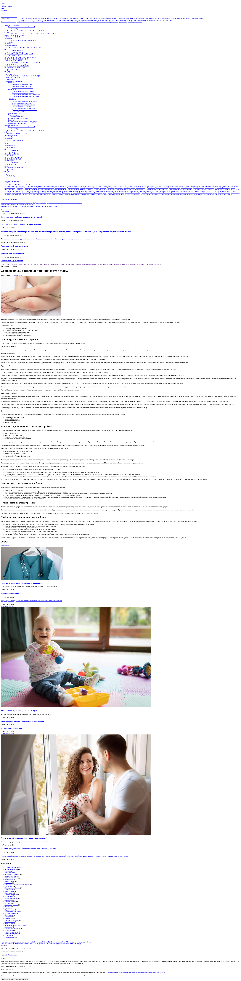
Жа (5, 44)
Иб (7, 47)
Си (14, 62)
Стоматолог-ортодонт (210, 193)
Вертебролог (69, 186)
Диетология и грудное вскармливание (147, 18)
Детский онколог (198, 188)
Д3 (7, 40)
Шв (8, 74)
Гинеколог (201, 186)
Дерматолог (19, 188)
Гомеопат (12, 188)
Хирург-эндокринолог (172, 194)
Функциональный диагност (140, 194)
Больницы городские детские (21, 86)
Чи (9, 72)
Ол (17, 57)
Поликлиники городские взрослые (23, 91)
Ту (21, 64)
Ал (30, 33)
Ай (25, 33)
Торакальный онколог (50, 194)
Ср (29, 62)
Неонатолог (76, 191)
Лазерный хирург (206, 189)
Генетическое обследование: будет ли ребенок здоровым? (24, 838)
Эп (27, 76)
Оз (12, 57)
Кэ (26, 50)
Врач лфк (77, 186)
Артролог (54, 186)
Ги (9, 38)
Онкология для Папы (96, 20)
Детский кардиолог (128, 188)
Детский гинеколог (73, 188)
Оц (35, 57)
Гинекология (113, 18)
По (21, 59)
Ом (19, 57)
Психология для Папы (15, 22)
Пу (28, 59)
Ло (14, 52)
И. (5, 47)
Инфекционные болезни (177, 18)
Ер (12, 42)
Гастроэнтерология (89, 18)
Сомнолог (134, 193)
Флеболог (114, 194)
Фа (5, 67)
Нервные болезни (77, 20)
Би (11, 35)
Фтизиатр (127, 194)
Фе (8, 67)
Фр (17, 67)
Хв (8, 69)
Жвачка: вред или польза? (12, 728)
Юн (14, 77)
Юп (16, 77)
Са (5, 62)
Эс (31, 76)
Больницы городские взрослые (22, 84)
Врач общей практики (87, 186)
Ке (9, 50)
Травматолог (75, 194)
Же (8, 44)
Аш (52, 33)
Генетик (174, 186)
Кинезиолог (166, 189)
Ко (16, 50)
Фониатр (121, 194)
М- (5, 54)
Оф (33, 57)
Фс (19, 67)
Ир (32, 47)
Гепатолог (180, 186)
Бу (19, 35)
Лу (16, 52)
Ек (7, 42)
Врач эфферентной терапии (123, 186)
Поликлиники (12, 89)
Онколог (102, 191)
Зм (13, 45)
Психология (4, 22)
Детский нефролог (186, 188)
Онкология (86, 20)
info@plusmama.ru (11, 955)
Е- (5, 142)
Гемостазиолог (166, 186)
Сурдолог (33, 194)
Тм (15, 64)
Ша (6, 74)
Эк (18, 76)
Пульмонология (28, 22)
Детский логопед (140, 188)
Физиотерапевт (106, 194)
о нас (2, 8)
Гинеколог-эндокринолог (213, 186)
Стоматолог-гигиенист (178, 193)
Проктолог (25, 193)
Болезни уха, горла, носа (75, 18)
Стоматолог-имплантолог (194, 193)
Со (25, 62)
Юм (11, 77)
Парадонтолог (198, 191)
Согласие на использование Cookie (46, 206)
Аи (23, 33)
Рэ (19, 60)
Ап (37, 33)
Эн (25, 76)
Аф (48, 33)
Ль (18, 52)
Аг (14, 33)
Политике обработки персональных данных (150, 972)
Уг (7, 66)
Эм (23, 76)
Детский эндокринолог (93, 189)
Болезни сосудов (61, 18)
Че (7, 72)
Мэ (27, 54)
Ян (10, 79)
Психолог (48, 193)
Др (27, 40)
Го (13, 38)
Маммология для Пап (57, 20)
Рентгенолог (98, 193)
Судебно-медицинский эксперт (19, 194)
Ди (20, 40)
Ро (13, 60)
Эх (40, 76)
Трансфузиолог (84, 194)
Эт (33, 76)
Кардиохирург (156, 189)
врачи (66, 203)
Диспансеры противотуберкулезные (23, 108)
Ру (15, 60)
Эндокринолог (209, 194)
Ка (5, 50)
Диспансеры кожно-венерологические (24, 110)
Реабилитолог (81, 193)
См (21, 62)
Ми (12, 54)
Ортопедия (106, 20)
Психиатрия (168, 20)
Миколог (37, 191)
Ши (11, 74)
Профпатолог (33, 193)
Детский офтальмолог (222, 188)
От (30, 57)
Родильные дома (13, 115)
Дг (13, 40)
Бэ (23, 35)
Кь (24, 50)
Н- (5, 55)
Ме (10, 54)
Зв (7, 45)
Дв (11, 40)
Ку (22, 50)
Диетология (131, 18)
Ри (11, 60)
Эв (7, 76)
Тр (19, 64)
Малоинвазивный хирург (231, 189)
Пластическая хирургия (135, 20)
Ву (20, 37)
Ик (18, 47)
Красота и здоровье (35, 20)
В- (5, 37)
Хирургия (128, 22)
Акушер (7, 186)
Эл (20, 76)
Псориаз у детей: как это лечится (14, 246)
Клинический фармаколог (178, 189)
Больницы (11, 83)
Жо (13, 44)
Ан (34, 33)
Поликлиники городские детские (23, 93)
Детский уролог (70, 189)
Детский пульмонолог (30, 189)
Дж (18, 40)
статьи (3, 3)
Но (14, 55)
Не (9, 55)
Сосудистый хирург (144, 193)
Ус (24, 66)
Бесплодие (52, 18)
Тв (7, 64)
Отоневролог (160, 191)
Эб (5, 76)
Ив (10, 47)
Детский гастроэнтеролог (45, 188)
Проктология (160, 20)
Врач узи (111, 186)
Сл (18, 62)
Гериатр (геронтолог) (191, 186)
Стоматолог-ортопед (224, 193)
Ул (13, 66)
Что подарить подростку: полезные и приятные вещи (22, 721)
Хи (12, 69)
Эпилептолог (228, 194)
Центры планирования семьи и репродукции (22, 122)
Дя (22, 140)
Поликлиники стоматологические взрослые (26, 94)
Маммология (46, 20)
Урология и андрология (117, 22)
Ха (5, 69)
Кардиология (189, 18)
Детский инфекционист (114, 188)
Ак (27, 33)
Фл (12, 67)
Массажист (30, 191)
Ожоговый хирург (93, 191)
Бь (17, 135)
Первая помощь (122, 20)
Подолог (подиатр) (15, 193)
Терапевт (39, 194)
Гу (16, 38)
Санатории (11, 98)
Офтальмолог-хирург (186, 191)
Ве (11, 37)
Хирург (162, 194)
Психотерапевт (56, 193)
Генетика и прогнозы (102, 18)
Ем (10, 42)
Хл (14, 69)
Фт (22, 67)
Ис (34, 47)
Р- (5, 60)
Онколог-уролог (137, 191)
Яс (14, 79)
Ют (19, 77)
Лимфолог (216, 189)
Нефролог (84, 191)
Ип (30, 47)
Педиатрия (113, 20)
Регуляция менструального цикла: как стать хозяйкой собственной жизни (31, 601)
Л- (5, 52)
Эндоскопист (219, 194)
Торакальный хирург (64, 194)
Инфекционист (139, 189)
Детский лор (151, 188)
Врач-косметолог (137, 186)
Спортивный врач (157, 193)
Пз (10, 59)
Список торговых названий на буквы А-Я (21, 27)
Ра (7, 60)
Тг (9, 64)
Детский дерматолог (86, 188)
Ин (25, 47)
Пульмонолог (66, 193)
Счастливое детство (103, 22)
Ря (21, 60)
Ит (37, 47)
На (7, 55)
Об (5, 57)
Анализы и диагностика (28, 18)
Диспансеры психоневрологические (23, 105)
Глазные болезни (122, 18)
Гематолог (158, 186)
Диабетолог (105, 189)
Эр (29, 76)
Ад (16, 33)
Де (16, 40)
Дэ (33, 40)
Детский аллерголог (30, 188)
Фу (24, 67)
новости (3, 5)
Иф (39, 47)
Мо (20, 54)
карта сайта (30, 942)
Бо (15, 35)
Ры (17, 60)
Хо (17, 69)
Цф (10, 71)
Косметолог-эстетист (194, 189)
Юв (6, 77)
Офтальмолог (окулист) (171, 191)
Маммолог (8, 191)
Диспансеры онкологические (21, 106)
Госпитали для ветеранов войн (18, 118)
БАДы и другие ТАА (39, 203)
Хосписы (11, 120)
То (17, 64)
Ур (22, 66)
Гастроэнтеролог (149, 186)
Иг (12, 47)
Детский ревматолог (44, 189)
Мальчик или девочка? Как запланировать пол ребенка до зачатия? (29, 849)
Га (5, 38)
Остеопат (152, 191)
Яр (12, 79)
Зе (9, 45)
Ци (8, 71)
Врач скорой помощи (101, 186)
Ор (26, 57)
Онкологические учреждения (17, 123)
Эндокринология (136, 22)
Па (5, 59)
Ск (16, 62)
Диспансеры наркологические (21, 103)
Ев (5, 42)
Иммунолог (119, 189)
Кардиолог (148, 189)
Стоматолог (167, 193)
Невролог (50, 191)
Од (10, 57)
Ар (39, 33)
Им (23, 47)
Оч (21, 157)
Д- (5, 40)
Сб (7, 62)
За (5, 45)
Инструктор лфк (129, 189)
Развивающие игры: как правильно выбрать (19, 711)
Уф (28, 66)
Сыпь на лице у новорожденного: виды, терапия (21, 224)
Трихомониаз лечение (10, 593)
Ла (7, 52)
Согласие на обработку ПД (25, 206)
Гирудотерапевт (227, 186)
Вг (9, 37)
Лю (20, 52)
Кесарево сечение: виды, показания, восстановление (22, 583)
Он (21, 57)
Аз (20, 33)
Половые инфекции (149, 20)
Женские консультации (15, 116)
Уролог (98, 194)
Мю (30, 54)
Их (41, 47)
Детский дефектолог (99, 188)
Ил (21, 47)
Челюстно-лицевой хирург (188, 194)
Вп (18, 37)
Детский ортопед (209, 188)
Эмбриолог (201, 194)
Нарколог (43, 191)
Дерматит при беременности (12, 253)
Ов (8, 57)
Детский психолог (17, 189)
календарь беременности (9, 17)
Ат (43, 33)
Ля (22, 52)
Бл (13, 35)
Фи (10, 67)
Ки (12, 50)
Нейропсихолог (58, 191)
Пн (19, 59)
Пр (23, 59)
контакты (4, 10)
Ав (12, 33)
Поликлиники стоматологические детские (25, 96)
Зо (15, 45)
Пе (7, 59)
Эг (10, 76)
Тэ (26, 64)
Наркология (67, 20)
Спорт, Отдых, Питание (79, 22)
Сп (27, 62)
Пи (12, 59)
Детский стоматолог (57, 189)
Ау (45, 33)
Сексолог (128, 193)
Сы (36, 62)
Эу (36, 76)
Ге (7, 38)
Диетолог (112, 189)
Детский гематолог (60, 188)
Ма (8, 54)
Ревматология (37, 22)
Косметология (24, 20)
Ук (11, 66)
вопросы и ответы (6, 6)
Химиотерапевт (154, 194)
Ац (50, 33)
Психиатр (41, 193)
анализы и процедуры (75, 203)
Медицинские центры (15, 113)
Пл (16, 59)
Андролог (21, 186)
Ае (18, 33)
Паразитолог (207, 191)
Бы (21, 35)
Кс (20, 50)
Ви (13, 37)
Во (16, 37)
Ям (8, 79)
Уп (20, 66)
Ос (28, 57)
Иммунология (164, 18)
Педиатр (214, 191)
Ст (31, 62)
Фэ (22, 167)
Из (16, 47)
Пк (14, 59)
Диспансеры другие (18, 111)
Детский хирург (80, 189)
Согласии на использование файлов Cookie (121, 972)
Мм (17, 54)
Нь (18, 55)
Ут (26, 66)
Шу (13, 74)
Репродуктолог (107, 193)
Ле (9, 52)
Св (10, 62)
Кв (7, 50)
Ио (28, 47)
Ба (7, 35)
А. (5, 33)
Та (5, 64)
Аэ (55, 33)
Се (12, 62)
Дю (36, 40)
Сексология (68, 22)
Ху (19, 69)
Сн (23, 62)
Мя (32, 54)
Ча (5, 72)
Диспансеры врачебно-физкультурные (24, 101)
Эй (16, 76)
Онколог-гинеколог (112, 191)
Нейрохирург (68, 191)
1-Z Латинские (13, 28)
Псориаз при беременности (12, 261)
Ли (11, 52)
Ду (29, 40)
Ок (14, 57)
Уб (5, 66)
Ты (24, 64)
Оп (24, 57)
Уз (9, 66)
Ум (15, 66)
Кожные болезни (198, 18)
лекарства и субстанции (24, 203)
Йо (5, 49)
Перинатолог (222, 191)
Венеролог (61, 186)
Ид (14, 47)
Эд (12, 76)
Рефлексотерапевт (118, 193)
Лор (221, 189)
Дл (22, 40)
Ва (7, 37)
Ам (32, 33)
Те (11, 64)
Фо (15, 67)
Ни (12, 55)
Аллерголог (14, 186)
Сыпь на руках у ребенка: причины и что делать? (21, 217)
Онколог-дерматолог (125, 191)
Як (5, 79)
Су (34, 62)
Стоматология (92, 22)
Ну (16, 55)
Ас (41, 33)
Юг (8, 77)
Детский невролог (174, 188)
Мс (22, 54)
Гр (14, 38)
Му (25, 54)
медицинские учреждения (55, 203)
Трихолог (93, 194)
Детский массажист (161, 188)
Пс (25, 59)
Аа (7, 33)
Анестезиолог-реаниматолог (34, 186)
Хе (10, 69)
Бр (17, 35)
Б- (5, 35)
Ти (13, 64)
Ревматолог (90, 193)
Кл (14, 50)
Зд (9, 145)
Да (9, 40)
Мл (15, 54)
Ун (18, 66)
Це (5, 71)
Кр (18, 50)
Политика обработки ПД (9, 206)
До (25, 40)
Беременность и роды (42, 18)
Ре (9, 60)
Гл (11, 38)
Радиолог (74, 193)
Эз (14, 76)
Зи (11, 45)
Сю (38, 62)
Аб (9, 33)
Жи (10, 44)
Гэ (18, 38)
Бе (9, 35)
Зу (16, 45)
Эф (38, 76)
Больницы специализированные (22, 88)
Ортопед (146, 191)
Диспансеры (12, 99)
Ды (31, 40)
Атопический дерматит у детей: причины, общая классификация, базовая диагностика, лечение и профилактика (47, 239)
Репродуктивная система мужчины (53, 22)
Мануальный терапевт (19, 191)
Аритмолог (47, 186)
